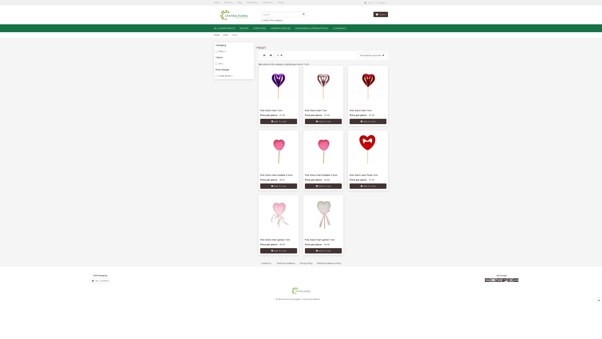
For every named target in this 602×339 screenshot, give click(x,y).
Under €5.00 (225, 75)
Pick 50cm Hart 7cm (271, 110)
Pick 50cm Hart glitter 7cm (275, 239)
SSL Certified (101, 280)
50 (220, 63)
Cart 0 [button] (382, 14)
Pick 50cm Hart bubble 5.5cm (276, 175)
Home (217, 34)
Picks (225, 34)
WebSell (316, 299)
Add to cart (279, 121)
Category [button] (221, 45)
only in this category (272, 20)
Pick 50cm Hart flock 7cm (364, 175)
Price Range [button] (222, 69)
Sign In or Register (376, 2)
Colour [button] (219, 57)
